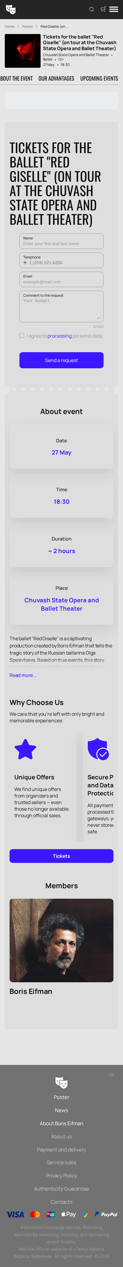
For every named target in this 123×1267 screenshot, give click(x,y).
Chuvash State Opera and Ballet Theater (76, 54)
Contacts (62, 1201)
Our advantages (56, 78)
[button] (25, 262)
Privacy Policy (61, 1175)
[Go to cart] (103, 10)
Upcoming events (99, 78)
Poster (61, 1097)
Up (111, 1074)
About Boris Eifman (61, 1123)
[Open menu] (113, 10)
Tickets (61, 856)
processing (59, 335)
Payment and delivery (61, 1149)
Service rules (61, 1162)
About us (61, 1136)
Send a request (61, 360)
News (61, 1110)
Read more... (23, 675)
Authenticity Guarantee (61, 1188)
